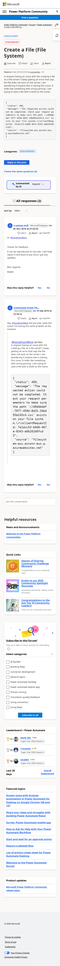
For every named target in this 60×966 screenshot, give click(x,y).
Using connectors (27, 151)
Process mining (18, 692)
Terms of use (10, 942)
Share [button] (36, 63)
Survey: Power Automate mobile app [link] (28, 822)
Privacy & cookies (13, 937)
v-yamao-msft (21, 225)
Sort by (8, 210)
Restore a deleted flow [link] (19, 846)
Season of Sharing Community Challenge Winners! (35, 564)
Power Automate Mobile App (25, 687)
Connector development (22, 672)
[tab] (27, 202)
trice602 (24, 759)
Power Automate (44, 24)
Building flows (17, 667)
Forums (32, 24)
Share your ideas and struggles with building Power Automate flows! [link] (28, 814)
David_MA (25, 737)
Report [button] (48, 63)
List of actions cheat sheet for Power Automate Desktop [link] (28, 854)
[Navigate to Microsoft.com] (11, 4)
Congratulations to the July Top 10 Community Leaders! (35, 603)
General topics (17, 677)
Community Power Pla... (26, 307)
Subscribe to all (30, 715)
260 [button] (35, 738)
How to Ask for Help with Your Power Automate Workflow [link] (28, 830)
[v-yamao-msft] (10, 225)
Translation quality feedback (25, 697)
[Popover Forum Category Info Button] (8, 649)
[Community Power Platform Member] (10, 307)
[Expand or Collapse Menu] (4, 11)
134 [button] (33, 759)
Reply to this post (16, 162)
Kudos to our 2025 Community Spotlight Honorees (34, 583)
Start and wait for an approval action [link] (29, 839)
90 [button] (43, 72)
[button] (57, 11)
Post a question (30, 17)
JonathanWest (35, 72)
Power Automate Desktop (23, 682)
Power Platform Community (28, 11)
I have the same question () (20, 171)
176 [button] (35, 748)
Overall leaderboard (47, 772)
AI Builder (15, 662)
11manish (25, 748)
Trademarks (10, 946)
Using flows (16, 707)
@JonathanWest (18, 237)
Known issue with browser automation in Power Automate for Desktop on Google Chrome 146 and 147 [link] (28, 800)
